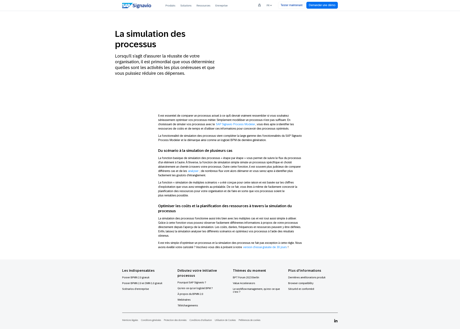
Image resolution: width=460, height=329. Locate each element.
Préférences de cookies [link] (249, 320)
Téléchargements (188, 305)
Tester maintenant (291, 5)
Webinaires (184, 299)
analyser (193, 170)
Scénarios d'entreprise (135, 288)
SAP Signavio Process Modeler (235, 124)
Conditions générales (151, 320)
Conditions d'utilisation (200, 320)
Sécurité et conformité (301, 288)
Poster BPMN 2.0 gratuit (136, 277)
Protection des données (175, 320)
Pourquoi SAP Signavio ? (192, 282)
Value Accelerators (244, 283)
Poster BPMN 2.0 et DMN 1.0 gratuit (142, 283)
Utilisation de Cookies (225, 320)
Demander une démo (322, 5)
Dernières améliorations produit (307, 277)
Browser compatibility (300, 283)
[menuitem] (170, 5)
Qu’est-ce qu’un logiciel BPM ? (195, 288)
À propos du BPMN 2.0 (190, 294)
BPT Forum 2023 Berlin (246, 277)
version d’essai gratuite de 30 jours (265, 247)
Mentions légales (130, 320)
